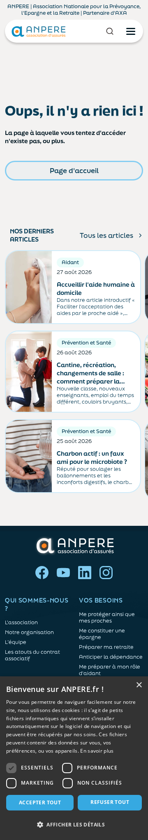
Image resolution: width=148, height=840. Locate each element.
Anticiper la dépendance (111, 657)
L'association (21, 622)
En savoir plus (96, 750)
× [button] (139, 685)
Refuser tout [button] (109, 802)
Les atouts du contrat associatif (32, 655)
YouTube (63, 572)
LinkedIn (84, 572)
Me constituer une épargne (102, 634)
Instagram (106, 572)
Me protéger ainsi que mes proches (107, 617)
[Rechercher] (110, 31)
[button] (74, 825)
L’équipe (15, 642)
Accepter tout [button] (40, 802)
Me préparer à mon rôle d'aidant (109, 670)
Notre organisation (29, 632)
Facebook (42, 572)
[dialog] (74, 758)
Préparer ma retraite (106, 647)
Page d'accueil (74, 170)
